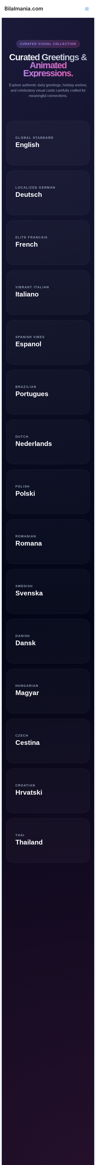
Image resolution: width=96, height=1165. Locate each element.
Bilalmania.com (23, 8)
